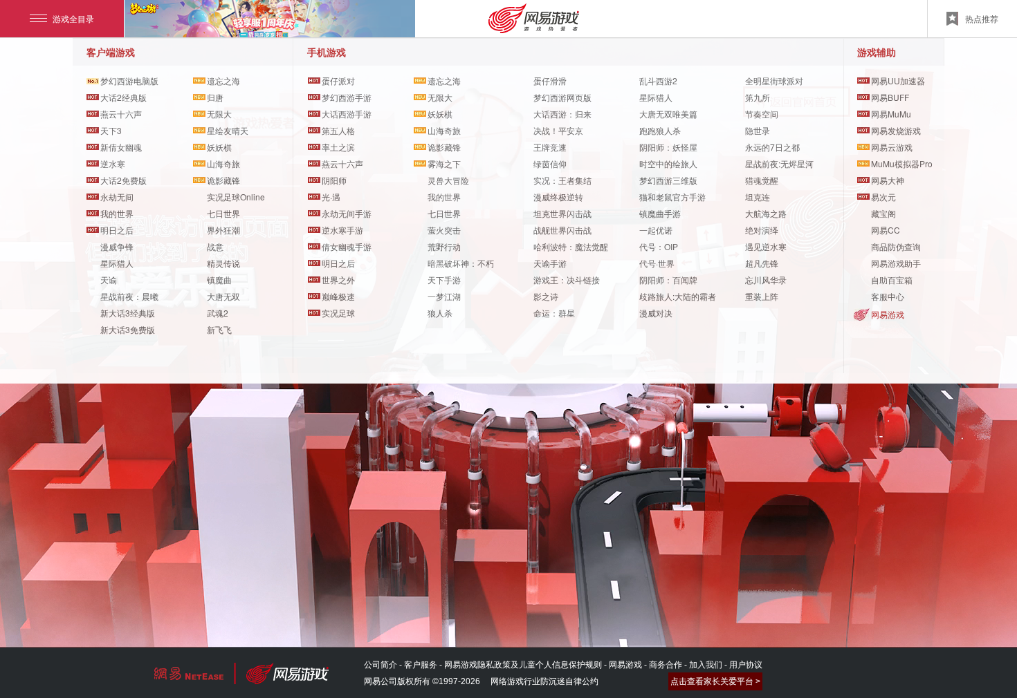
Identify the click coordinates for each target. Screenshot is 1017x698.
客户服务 (420, 665)
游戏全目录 (73, 18)
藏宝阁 (883, 213)
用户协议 (745, 665)
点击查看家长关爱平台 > (715, 681)
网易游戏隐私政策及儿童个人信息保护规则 (523, 665)
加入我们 (705, 665)
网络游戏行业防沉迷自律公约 (544, 681)
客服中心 (887, 296)
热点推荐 (981, 18)
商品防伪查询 (896, 246)
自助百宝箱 (892, 279)
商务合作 (665, 665)
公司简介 (380, 665)
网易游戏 (887, 314)
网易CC (885, 230)
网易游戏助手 (896, 263)
